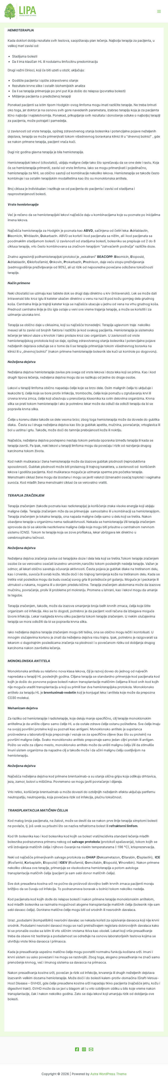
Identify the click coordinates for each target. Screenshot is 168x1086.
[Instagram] (84, 1049)
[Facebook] (77, 1049)
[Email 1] (91, 1049)
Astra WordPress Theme (108, 1074)
